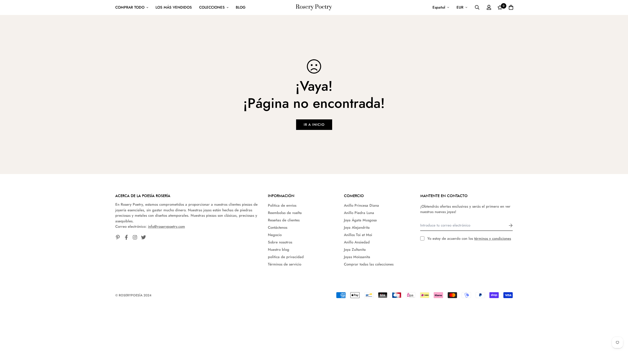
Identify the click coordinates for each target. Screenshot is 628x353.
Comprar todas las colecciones (368, 264)
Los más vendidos (174, 7)
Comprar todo (129, 7)
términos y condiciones (492, 238)
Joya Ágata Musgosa (360, 220)
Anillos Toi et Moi (358, 235)
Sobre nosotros (280, 242)
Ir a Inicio (314, 124)
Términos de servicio (284, 264)
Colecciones (212, 7)
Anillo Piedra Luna (359, 212)
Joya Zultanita (355, 249)
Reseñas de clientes (284, 220)
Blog (241, 7)
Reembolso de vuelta (285, 212)
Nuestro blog (278, 249)
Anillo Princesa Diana (361, 205)
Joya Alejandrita (357, 227)
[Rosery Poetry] (314, 7)
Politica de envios (282, 205)
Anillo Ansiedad (357, 242)
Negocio (275, 235)
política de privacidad (286, 257)
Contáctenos (277, 227)
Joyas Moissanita (357, 257)
